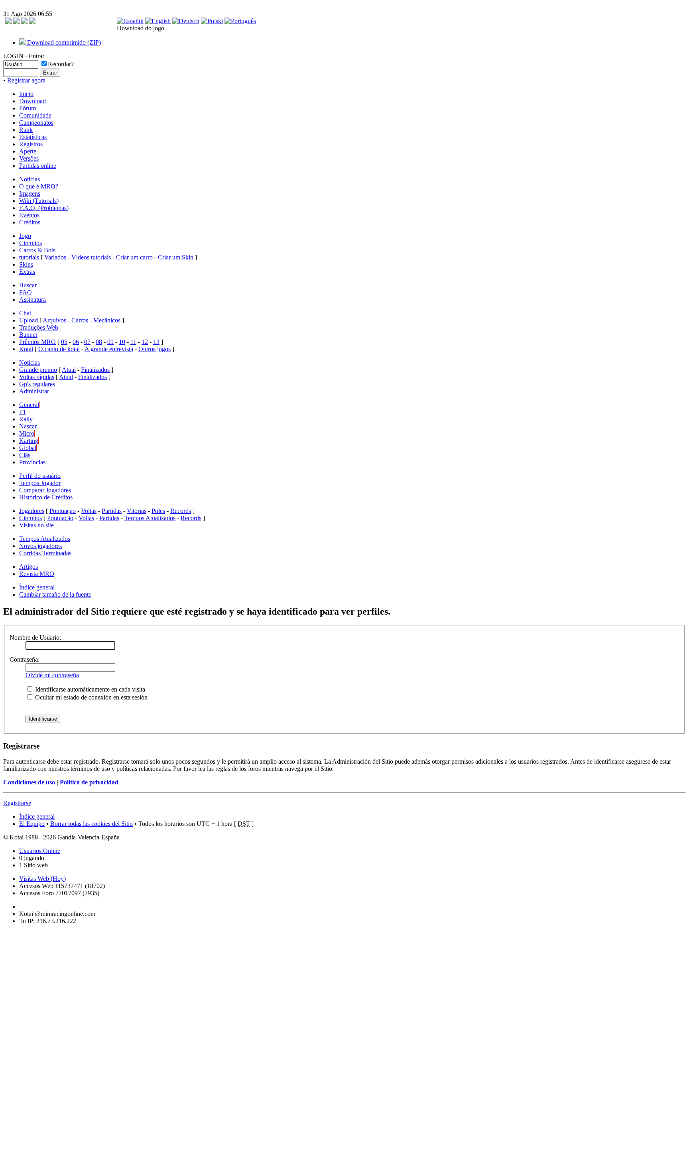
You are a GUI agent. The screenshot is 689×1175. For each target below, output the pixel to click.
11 (133, 341)
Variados (55, 257)
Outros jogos (154, 349)
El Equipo (32, 823)
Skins (26, 264)
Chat (25, 313)
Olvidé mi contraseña (52, 675)
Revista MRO (36, 573)
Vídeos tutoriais (91, 257)
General (29, 404)
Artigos (28, 566)
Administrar (34, 391)
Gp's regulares (37, 384)
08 (99, 341)
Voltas (88, 510)
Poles (158, 510)
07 (87, 341)
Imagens (29, 193)
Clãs (24, 455)
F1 (22, 412)
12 (145, 341)
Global (27, 447)
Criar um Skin (175, 257)
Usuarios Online (39, 850)
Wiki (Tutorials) (39, 200)
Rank (26, 129)
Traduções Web (38, 327)
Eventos (29, 215)
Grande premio (38, 369)
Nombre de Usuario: (35, 637)
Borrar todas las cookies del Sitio (91, 823)
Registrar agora (26, 80)
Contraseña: (24, 659)
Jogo (25, 235)
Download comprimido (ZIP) (63, 42)
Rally (26, 419)
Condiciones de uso (29, 782)
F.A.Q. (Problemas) (44, 207)
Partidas (112, 510)
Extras (27, 271)
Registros (31, 144)
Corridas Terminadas (45, 553)
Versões (29, 158)
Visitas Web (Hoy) (42, 878)
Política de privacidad (89, 782)
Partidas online (37, 165)
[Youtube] (32, 21)
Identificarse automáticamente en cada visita (89, 689)
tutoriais (29, 257)
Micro (26, 433)
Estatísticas (33, 137)
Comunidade (35, 115)
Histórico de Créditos (46, 497)
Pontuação (62, 510)
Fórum (27, 108)
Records (180, 510)
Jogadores (31, 510)
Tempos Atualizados (149, 518)
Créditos (29, 222)
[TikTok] (8, 21)
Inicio (26, 93)
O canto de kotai (59, 349)
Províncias (32, 462)
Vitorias (136, 510)
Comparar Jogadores (45, 490)
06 (76, 341)
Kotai (26, 349)
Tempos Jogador (40, 482)
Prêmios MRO (37, 341)
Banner (28, 334)
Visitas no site (36, 525)
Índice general (37, 587)
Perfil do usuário (40, 475)
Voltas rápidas (36, 376)
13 (156, 341)
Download (32, 101)
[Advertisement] (27, 1050)
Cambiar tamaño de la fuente (55, 594)
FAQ (25, 292)
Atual (69, 369)
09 (110, 341)
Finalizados (95, 369)
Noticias (29, 179)
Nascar (28, 426)
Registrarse (17, 803)
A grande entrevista (109, 349)
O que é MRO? (38, 186)
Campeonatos (36, 122)
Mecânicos (106, 320)
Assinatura (32, 299)
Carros (79, 320)
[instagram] (16, 21)
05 (64, 341)
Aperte (27, 151)
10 (122, 341)
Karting (28, 440)
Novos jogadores (40, 545)
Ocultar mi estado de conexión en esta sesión (90, 697)
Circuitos (30, 243)
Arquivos (54, 320)
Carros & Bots (37, 250)
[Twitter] (24, 21)
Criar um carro (134, 257)
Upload (28, 320)
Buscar (28, 285)
